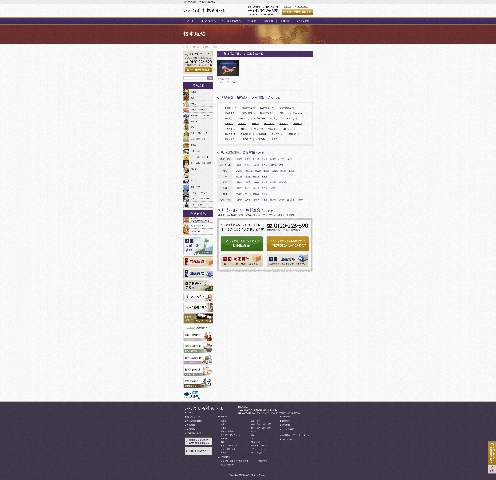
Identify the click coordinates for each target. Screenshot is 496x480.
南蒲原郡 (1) (261, 134)
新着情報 (286, 425)
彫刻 (192, 127)
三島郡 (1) (291, 134)
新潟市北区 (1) (231, 108)
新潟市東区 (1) (248, 108)
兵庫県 (248, 182)
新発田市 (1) (243, 118)
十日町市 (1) (288, 118)
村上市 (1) (242, 123)
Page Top (492, 469)
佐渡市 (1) (244, 129)
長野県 (281, 165)
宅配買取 (251, 21)
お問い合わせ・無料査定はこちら (492, 453)
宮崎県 (281, 200)
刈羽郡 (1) (260, 139)
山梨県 (273, 165)
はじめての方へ (208, 21)
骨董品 (193, 103)
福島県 (290, 159)
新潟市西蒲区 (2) (267, 113)
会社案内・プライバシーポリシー (296, 435)
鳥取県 (239, 188)
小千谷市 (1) (259, 118)
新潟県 (239, 165)
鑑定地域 (286, 421)
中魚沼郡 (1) (245, 139)
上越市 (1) (297, 123)
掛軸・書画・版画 (198, 139)
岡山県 (256, 188)
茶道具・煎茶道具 (198, 109)
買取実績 (285, 21)
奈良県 (273, 182)
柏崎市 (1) (229, 118)
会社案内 (287, 7)
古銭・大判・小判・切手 (201, 157)
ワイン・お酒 (196, 204)
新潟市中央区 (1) (267, 108)
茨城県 (275, 171)
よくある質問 (303, 21)
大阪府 (239, 182)
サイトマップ (302, 7)
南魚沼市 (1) (273, 129)
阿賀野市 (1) (230, 129)
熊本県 (264, 200)
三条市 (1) (297, 113)
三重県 (264, 176)
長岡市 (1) (283, 113)
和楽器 (193, 169)
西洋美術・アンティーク (201, 115)
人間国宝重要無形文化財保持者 (200, 219)
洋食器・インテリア (199, 193)
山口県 (273, 188)
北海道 (239, 159)
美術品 (193, 92)
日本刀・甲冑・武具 (199, 133)
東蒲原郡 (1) (277, 134)
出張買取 (268, 21)
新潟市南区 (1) (231, 113)
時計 (192, 175)
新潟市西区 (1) (248, 113)
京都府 (256, 182)
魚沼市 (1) (258, 129)
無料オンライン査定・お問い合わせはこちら (198, 441)
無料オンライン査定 (288, 243)
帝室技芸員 (195, 231)
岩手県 (256, 159)
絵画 (192, 98)
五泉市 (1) (284, 123)
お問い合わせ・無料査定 (297, 12)
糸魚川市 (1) (269, 123)
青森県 (248, 159)
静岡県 (248, 176)
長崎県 (256, 200)
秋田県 (273, 159)
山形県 (281, 159)
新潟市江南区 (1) (286, 108)
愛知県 (256, 176)
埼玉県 (258, 171)
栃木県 (283, 171)
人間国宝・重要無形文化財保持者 (234, 461)
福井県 (264, 165)
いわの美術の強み (231, 21)
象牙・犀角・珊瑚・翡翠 (201, 163)
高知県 (264, 194)
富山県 (248, 165)
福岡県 (239, 200)
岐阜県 (239, 176)
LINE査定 (242, 243)
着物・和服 (195, 187)
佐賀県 (248, 200)
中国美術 (194, 121)
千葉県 (266, 171)
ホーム (190, 21)
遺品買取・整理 (194, 433)
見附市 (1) (229, 123)
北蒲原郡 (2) (230, 134)
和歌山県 (282, 182)
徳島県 (239, 194)
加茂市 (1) (274, 118)
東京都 (239, 171)
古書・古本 (195, 151)
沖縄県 (300, 200)
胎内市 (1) (287, 129)
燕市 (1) (255, 123)
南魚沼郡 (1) (230, 139)
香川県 (248, 194)
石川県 (256, 165)
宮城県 (264, 159)
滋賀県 (264, 182)
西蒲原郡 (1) (245, 134)
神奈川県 (249, 171)
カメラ (193, 181)
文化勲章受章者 (197, 225)
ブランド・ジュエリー (200, 198)
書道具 (193, 145)
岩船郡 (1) (274, 139)
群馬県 (292, 171)
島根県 (248, 188)
